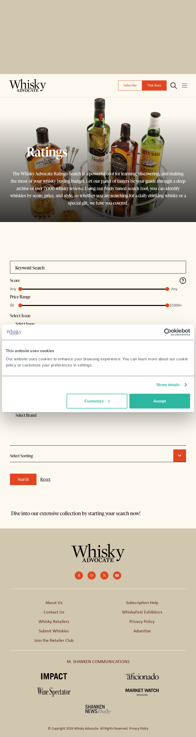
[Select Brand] (98, 428)
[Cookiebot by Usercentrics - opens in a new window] (167, 332)
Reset (45, 479)
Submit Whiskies (54, 631)
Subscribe (130, 85)
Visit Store (154, 85)
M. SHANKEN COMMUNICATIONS (98, 661)
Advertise (142, 631)
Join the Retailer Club (54, 640)
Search (23, 479)
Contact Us (54, 612)
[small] (79, 575)
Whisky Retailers (54, 621)
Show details (168, 385)
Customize (94, 401)
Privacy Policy (142, 621)
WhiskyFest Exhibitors (142, 612)
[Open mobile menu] (184, 85)
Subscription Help (142, 602)
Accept (159, 401)
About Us (54, 602)
